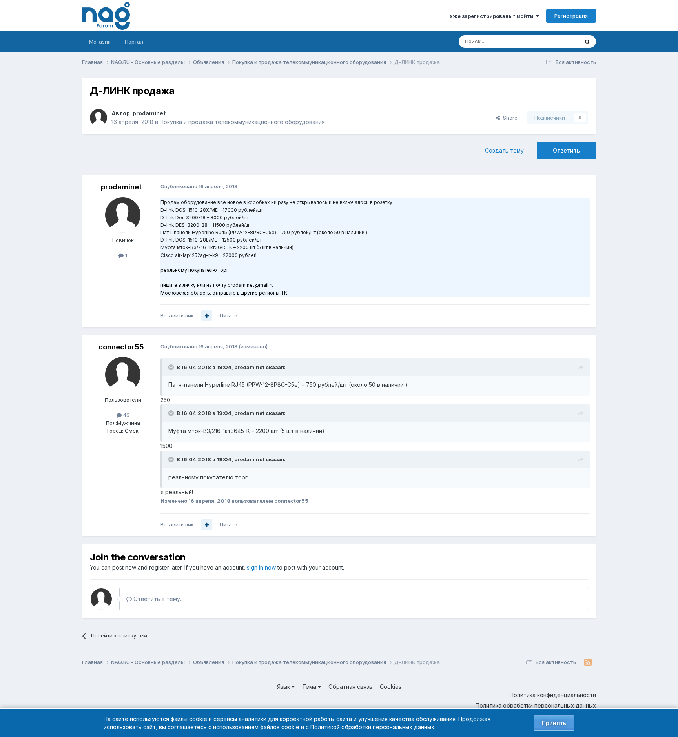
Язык (284, 686)
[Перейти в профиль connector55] (122, 374)
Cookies (390, 686)
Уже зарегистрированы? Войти (492, 16)
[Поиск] (587, 41)
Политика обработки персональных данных (536, 705)
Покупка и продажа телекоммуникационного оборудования (242, 121)
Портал (134, 41)
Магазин (100, 41)
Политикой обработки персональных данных (372, 727)
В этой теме (554, 41)
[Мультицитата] (206, 315)
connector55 (121, 347)
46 (125, 415)
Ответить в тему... (158, 598)
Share (509, 118)
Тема (310, 686)
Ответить (566, 150)
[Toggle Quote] (171, 367)
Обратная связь (350, 686)
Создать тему (504, 150)
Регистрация (571, 16)
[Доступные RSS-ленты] (588, 662)
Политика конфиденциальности (553, 695)
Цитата (228, 315)
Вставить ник (177, 315)
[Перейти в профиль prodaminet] (98, 117)
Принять (554, 723)
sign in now (261, 567)
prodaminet (149, 113)
